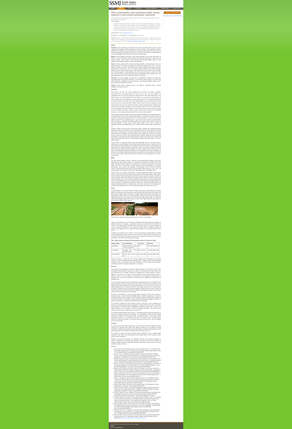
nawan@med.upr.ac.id (128, 32)
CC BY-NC (137, 424)
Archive (121, 8)
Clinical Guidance (151, 8)
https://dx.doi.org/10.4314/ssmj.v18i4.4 (136, 41)
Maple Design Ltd (119, 427)
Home (112, 8)
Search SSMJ (165, 8)
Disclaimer (112, 425)
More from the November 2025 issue (173, 15)
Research (138, 8)
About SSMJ (176, 8)
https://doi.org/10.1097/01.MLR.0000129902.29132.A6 (134, 418)
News (129, 8)
